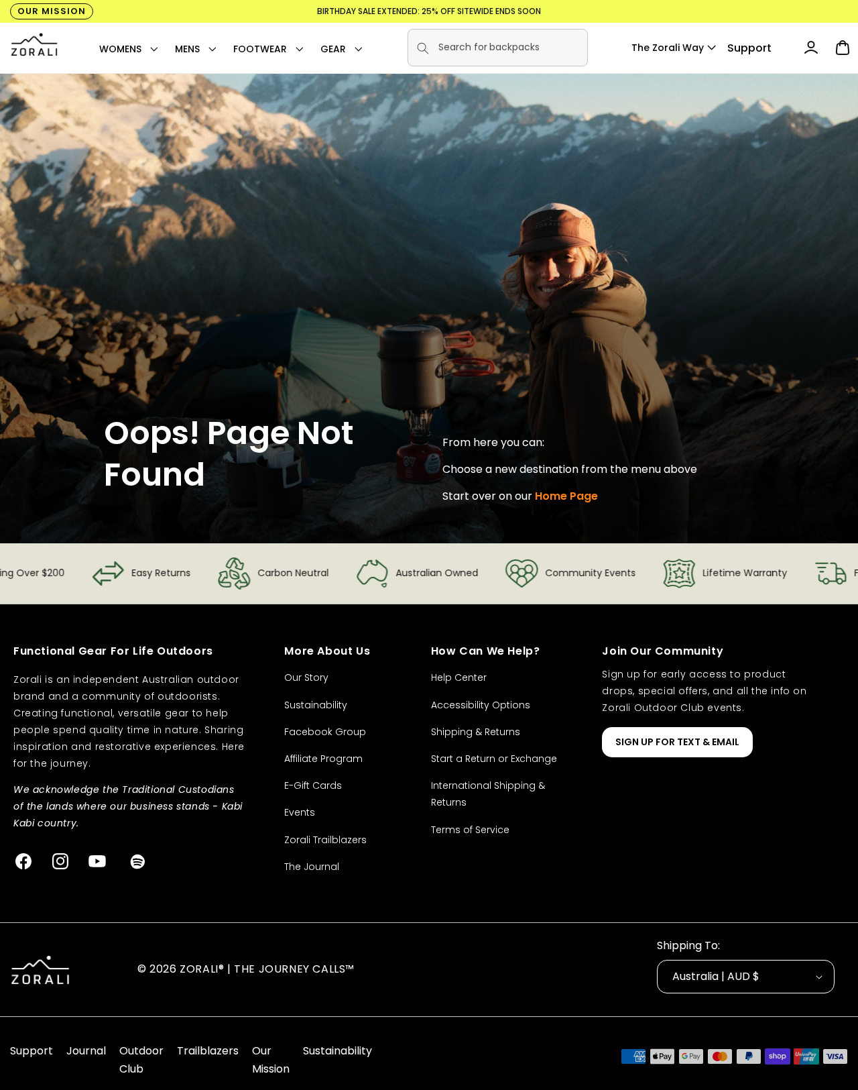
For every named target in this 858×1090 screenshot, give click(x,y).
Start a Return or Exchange (494, 758)
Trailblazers (208, 1050)
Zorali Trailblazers (325, 840)
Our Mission (51, 11)
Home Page (566, 496)
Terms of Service (470, 829)
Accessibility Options (480, 705)
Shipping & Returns (475, 732)
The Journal (311, 866)
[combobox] (498, 47)
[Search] (423, 48)
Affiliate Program (323, 758)
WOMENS (120, 49)
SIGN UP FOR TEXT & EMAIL (677, 742)
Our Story (306, 677)
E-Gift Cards (313, 785)
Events (299, 812)
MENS (187, 49)
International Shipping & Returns (488, 794)
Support (749, 48)
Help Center (459, 677)
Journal (86, 1050)
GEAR (333, 49)
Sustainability (315, 705)
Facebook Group (325, 732)
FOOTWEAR (260, 49)
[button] (120, 49)
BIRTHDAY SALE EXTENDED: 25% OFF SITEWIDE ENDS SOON (429, 11)
